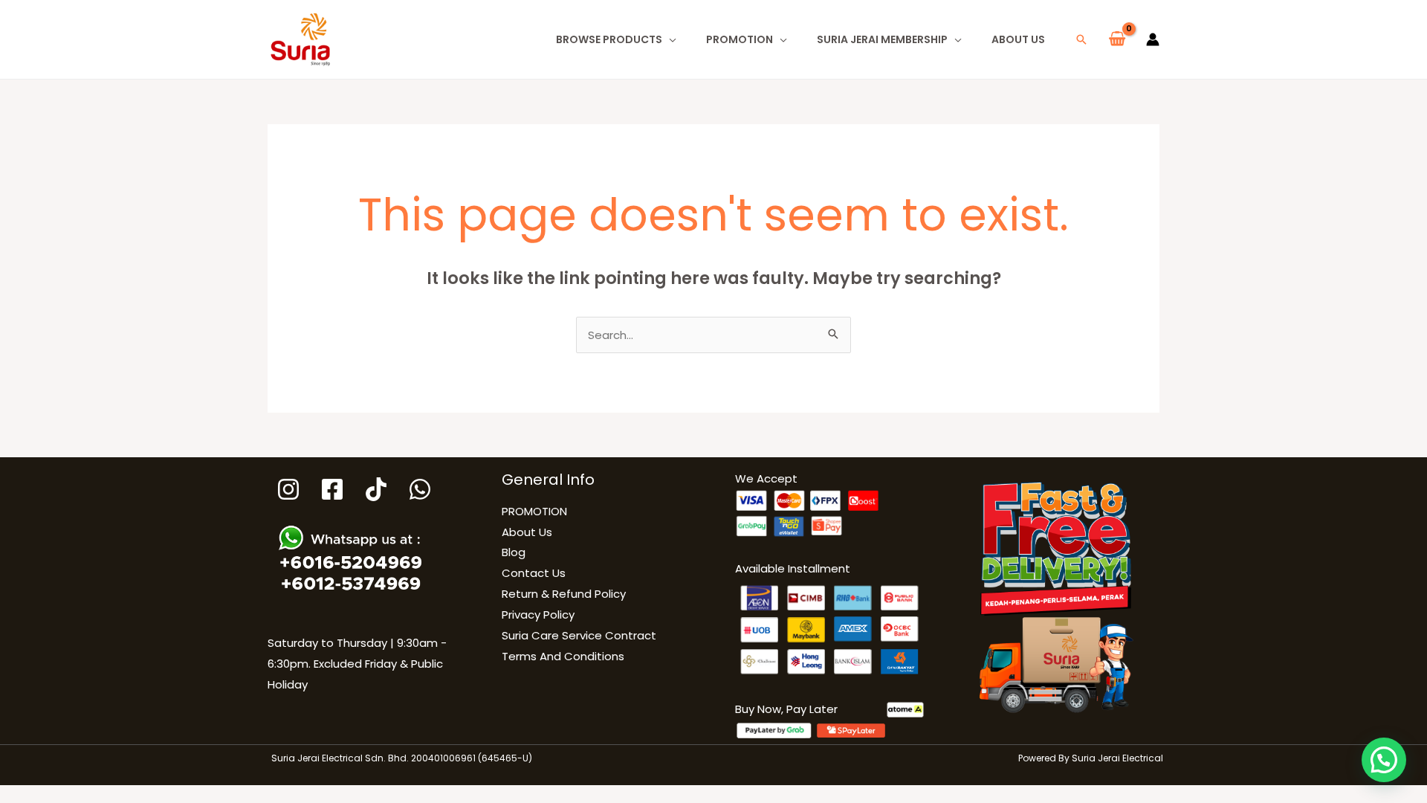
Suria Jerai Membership (882, 39)
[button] (1081, 39)
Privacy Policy (538, 614)
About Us (1018, 39)
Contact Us (534, 573)
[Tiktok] (376, 489)
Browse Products (609, 39)
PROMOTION (739, 39)
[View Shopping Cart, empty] (1117, 39)
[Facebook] (332, 489)
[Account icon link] (1152, 39)
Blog (513, 552)
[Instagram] (288, 489)
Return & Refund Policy (564, 594)
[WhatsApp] (420, 489)
